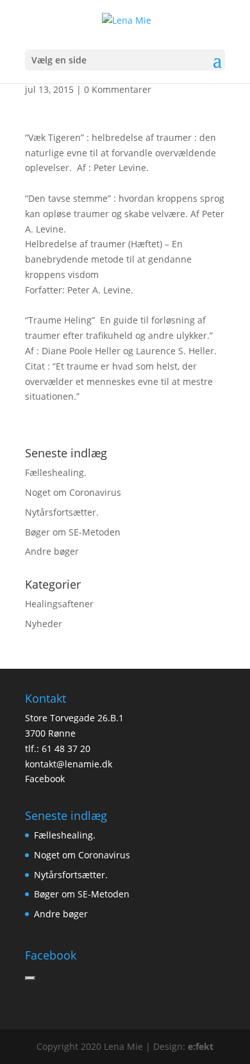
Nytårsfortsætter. (62, 512)
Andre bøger (52, 551)
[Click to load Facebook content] (30, 978)
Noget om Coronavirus (73, 492)
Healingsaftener (59, 604)
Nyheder (43, 624)
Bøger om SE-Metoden (73, 532)
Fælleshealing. (56, 472)
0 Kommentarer (117, 89)
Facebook (45, 779)
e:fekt (200, 1046)
